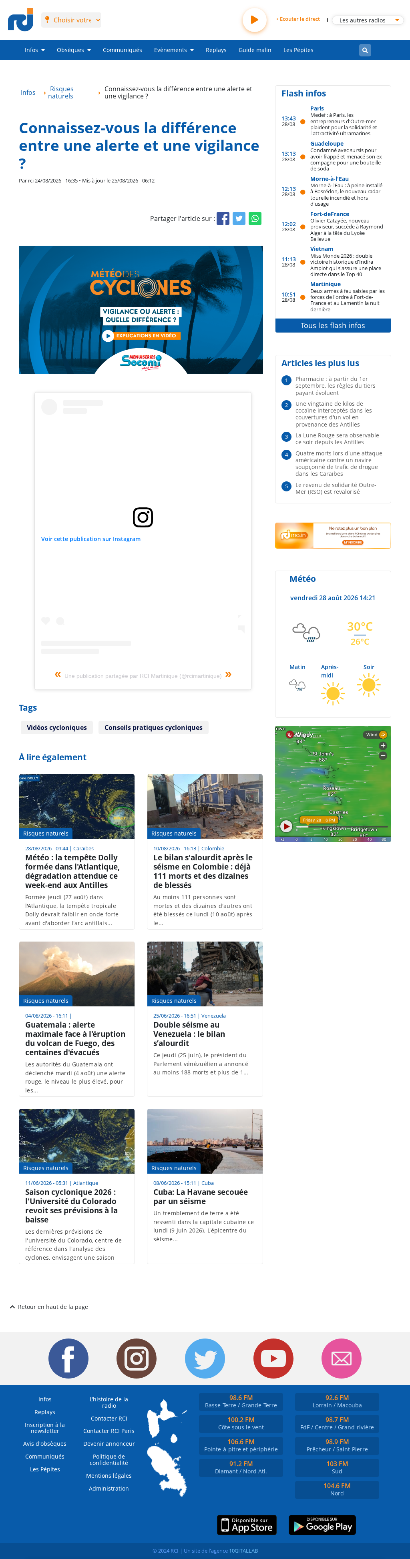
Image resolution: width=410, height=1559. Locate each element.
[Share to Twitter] (239, 218)
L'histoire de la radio (109, 1402)
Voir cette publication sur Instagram (91, 539)
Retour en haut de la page (53, 1307)
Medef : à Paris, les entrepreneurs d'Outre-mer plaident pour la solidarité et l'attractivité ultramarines (343, 123)
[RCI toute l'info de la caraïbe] (20, 20)
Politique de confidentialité (109, 1460)
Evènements (170, 50)
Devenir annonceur (109, 1443)
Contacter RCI (109, 1418)
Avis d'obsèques (44, 1443)
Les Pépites (298, 50)
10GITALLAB (243, 1550)
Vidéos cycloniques (57, 727)
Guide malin (255, 50)
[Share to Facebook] (223, 218)
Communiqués (122, 50)
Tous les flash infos (333, 325)
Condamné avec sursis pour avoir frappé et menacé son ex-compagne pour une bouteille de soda (347, 159)
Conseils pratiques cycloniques (154, 727)
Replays (216, 50)
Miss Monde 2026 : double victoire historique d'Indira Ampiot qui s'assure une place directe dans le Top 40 (345, 264)
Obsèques (70, 50)
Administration (109, 1488)
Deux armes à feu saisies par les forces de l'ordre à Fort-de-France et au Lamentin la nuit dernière (347, 300)
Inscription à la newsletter (45, 1428)
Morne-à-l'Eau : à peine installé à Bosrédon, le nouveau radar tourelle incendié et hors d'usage (346, 194)
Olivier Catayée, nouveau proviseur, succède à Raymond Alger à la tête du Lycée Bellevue (346, 229)
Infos (31, 50)
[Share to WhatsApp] (255, 218)
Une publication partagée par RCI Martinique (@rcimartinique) (143, 676)
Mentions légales (109, 1475)
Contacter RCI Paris (109, 1431)
